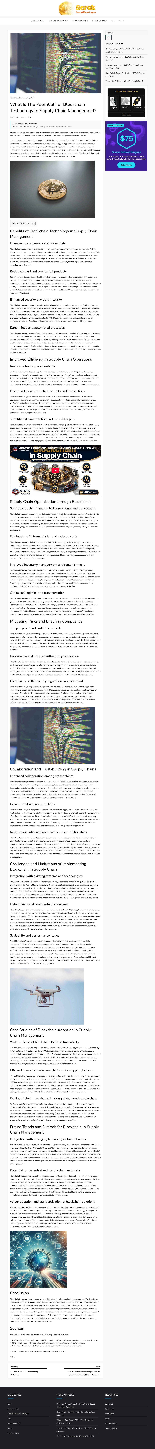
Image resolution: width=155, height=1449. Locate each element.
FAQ (113, 21)
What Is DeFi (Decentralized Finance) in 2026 (124, 81)
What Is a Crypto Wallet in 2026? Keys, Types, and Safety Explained (124, 50)
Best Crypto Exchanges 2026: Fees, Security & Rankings (124, 58)
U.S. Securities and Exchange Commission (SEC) (29, 1340)
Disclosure (109, 1414)
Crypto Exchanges (58, 21)
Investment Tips (80, 21)
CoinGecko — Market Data (21, 1346)
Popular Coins (99, 21)
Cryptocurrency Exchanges (18, 1414)
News (121, 21)
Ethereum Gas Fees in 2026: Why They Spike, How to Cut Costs (124, 66)
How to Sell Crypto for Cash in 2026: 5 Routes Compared (125, 75)
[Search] (108, 37)
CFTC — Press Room (19, 1343)
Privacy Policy (110, 1423)
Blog (12, 1357)
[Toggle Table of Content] (32, 223)
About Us (109, 1404)
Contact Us (109, 1409)
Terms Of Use (111, 1428)
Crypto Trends (38, 21)
